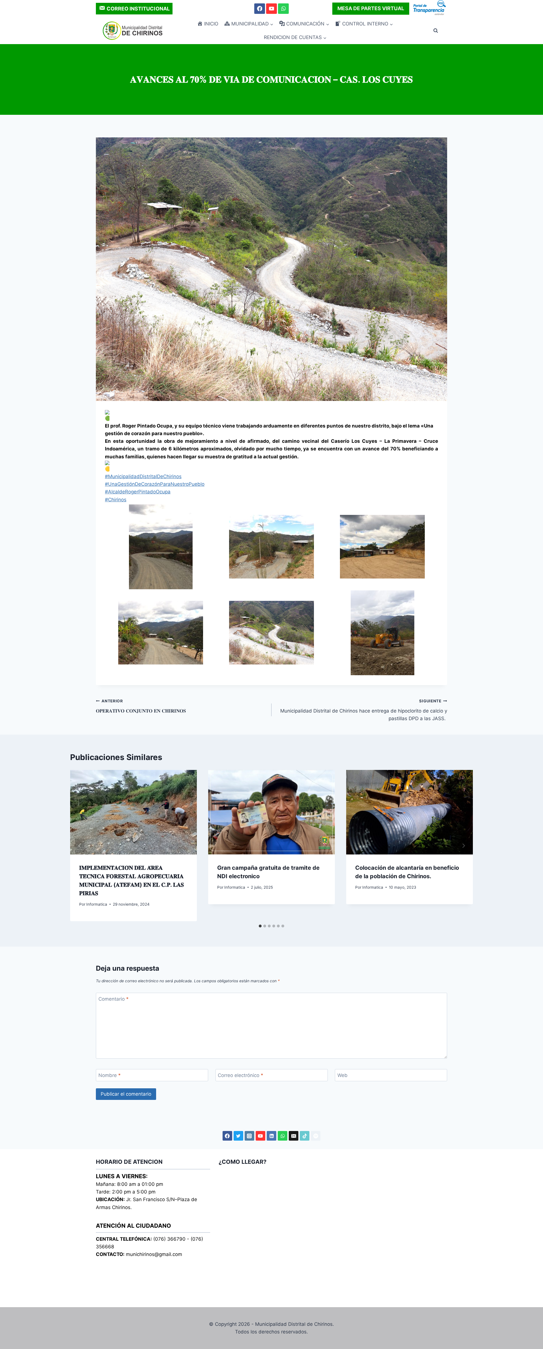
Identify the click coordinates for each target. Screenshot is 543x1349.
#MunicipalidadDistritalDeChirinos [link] (143, 476)
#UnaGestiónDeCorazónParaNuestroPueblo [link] (154, 484)
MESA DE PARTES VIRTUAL (370, 8)
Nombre (109, 1075)
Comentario (113, 999)
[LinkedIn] (271, 1136)
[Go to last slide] (80, 845)
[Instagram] (249, 1136)
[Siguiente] (463, 845)
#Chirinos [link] (115, 499)
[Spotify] (315, 1136)
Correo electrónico (240, 1075)
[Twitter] (238, 1136)
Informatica (96, 904)
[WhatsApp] (283, 8)
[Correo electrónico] (293, 1136)
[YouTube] (271, 8)
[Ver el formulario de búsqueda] (435, 31)
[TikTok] (304, 1136)
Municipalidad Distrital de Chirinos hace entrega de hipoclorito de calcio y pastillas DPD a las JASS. (363, 710)
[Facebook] (259, 8)
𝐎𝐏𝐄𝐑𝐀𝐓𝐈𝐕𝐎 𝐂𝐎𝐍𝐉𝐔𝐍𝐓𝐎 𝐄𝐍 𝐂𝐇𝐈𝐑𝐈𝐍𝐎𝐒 (141, 706)
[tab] (260, 926)
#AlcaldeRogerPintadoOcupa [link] (138, 492)
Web (342, 1075)
